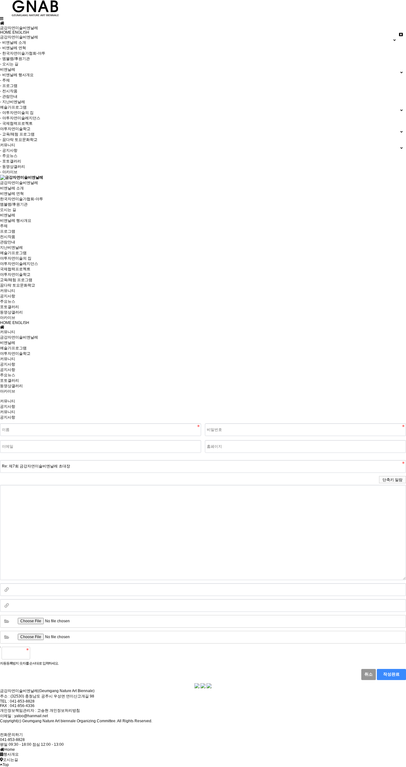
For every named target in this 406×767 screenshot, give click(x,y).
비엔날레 (7, 215)
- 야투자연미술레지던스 (20, 118)
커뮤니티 (7, 290)
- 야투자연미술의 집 (17, 112)
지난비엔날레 (11, 247)
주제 (4, 226)
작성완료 (391, 674)
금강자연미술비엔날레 (19, 183)
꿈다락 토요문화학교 (17, 285)
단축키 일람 (393, 480)
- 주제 (5, 80)
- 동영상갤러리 (12, 166)
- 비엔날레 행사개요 (17, 75)
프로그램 (7, 231)
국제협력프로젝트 (15, 269)
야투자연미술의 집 (15, 258)
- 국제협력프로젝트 (16, 123)
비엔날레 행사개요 (15, 220)
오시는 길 (8, 210)
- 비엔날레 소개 (13, 42)
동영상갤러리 (11, 312)
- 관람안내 (8, 96)
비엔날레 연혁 (12, 193)
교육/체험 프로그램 (16, 280)
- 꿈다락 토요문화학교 (18, 139)
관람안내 (7, 242)
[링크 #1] (6, 590)
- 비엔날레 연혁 (13, 48)
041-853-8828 (12, 739)
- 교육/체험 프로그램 (17, 134)
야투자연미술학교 (15, 274)
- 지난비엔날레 (12, 102)
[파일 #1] (6, 621)
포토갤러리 (9, 307)
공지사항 (7, 296)
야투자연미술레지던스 (19, 263)
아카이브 (7, 317)
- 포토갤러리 (10, 161)
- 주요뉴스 (8, 156)
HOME (5, 32)
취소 (368, 674)
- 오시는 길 (9, 64)
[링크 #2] (6, 605)
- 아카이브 (8, 172)
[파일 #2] (6, 637)
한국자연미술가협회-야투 (21, 199)
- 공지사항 (8, 150)
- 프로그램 (8, 85)
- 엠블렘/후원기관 (15, 58)
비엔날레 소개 (12, 188)
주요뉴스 (7, 301)
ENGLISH (20, 32)
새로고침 (51, 653)
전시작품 (7, 237)
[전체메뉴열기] (1, 19)
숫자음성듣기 (37, 653)
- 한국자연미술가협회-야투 (22, 53)
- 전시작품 (8, 91)
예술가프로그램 (13, 253)
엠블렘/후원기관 (14, 204)
